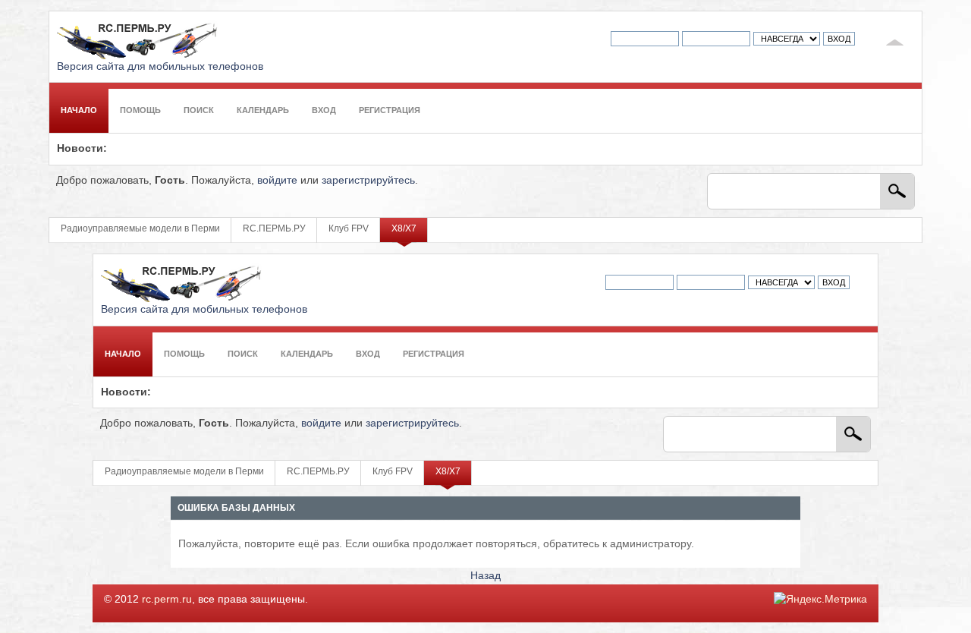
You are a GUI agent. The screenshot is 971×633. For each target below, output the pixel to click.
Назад (485, 575)
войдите (277, 180)
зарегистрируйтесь (368, 180)
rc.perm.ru (167, 599)
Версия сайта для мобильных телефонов (160, 66)
